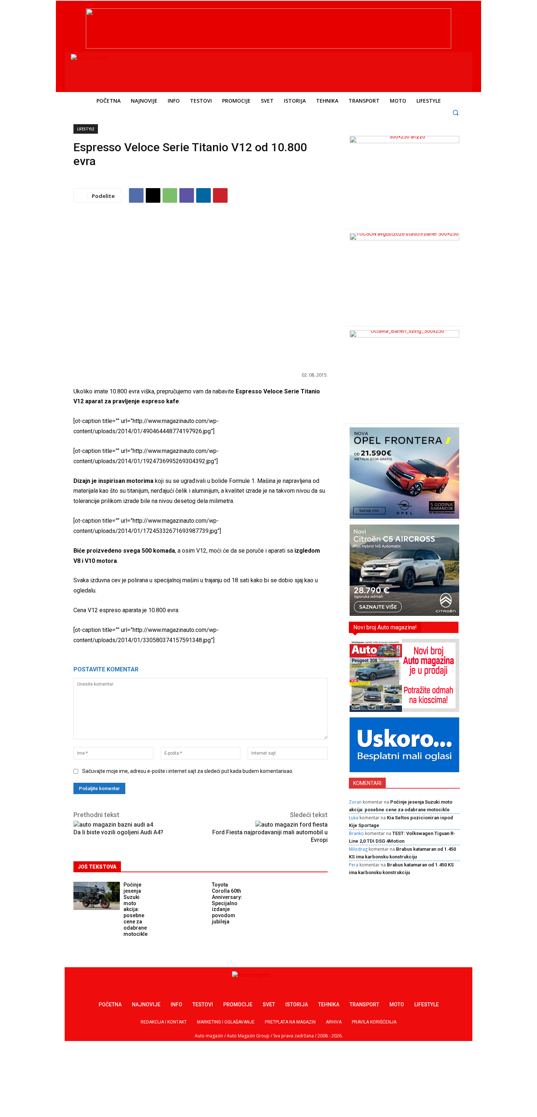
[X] (153, 195)
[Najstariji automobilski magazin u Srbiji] (120, 70)
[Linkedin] (203, 195)
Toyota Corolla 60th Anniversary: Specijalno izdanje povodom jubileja (227, 903)
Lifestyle (85, 128)
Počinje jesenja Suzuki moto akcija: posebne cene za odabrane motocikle (135, 909)
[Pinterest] (220, 195)
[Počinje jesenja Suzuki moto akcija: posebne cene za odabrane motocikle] (96, 896)
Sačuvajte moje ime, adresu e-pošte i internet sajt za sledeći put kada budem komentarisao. (187, 771)
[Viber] (186, 195)
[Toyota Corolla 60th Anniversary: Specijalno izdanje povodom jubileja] (185, 896)
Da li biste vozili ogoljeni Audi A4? (118, 832)
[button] (456, 112)
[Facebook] (136, 195)
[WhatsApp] (170, 195)
